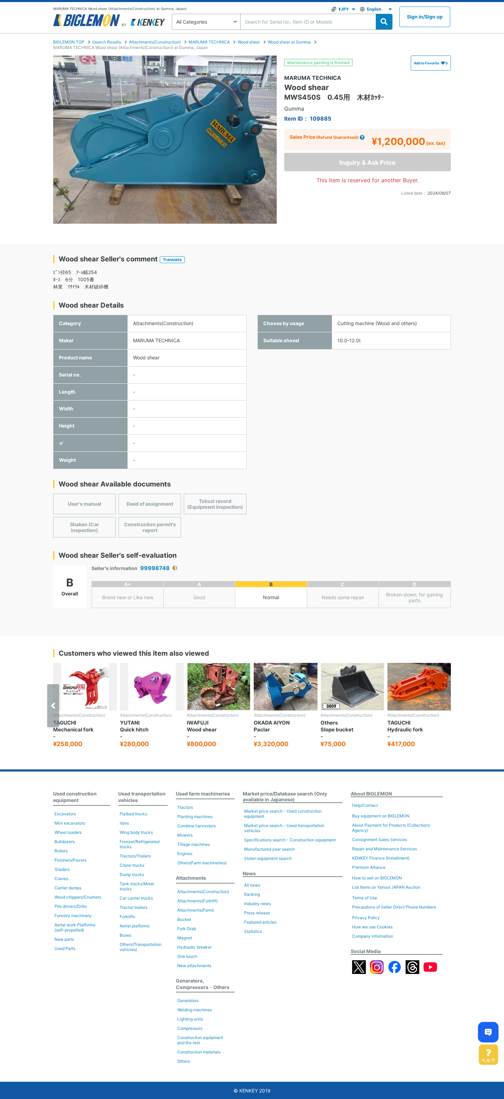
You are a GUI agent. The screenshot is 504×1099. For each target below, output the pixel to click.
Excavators (65, 813)
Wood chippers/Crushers (78, 897)
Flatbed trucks (133, 813)
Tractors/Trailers (135, 856)
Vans (124, 823)
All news (252, 885)
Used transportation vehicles (142, 797)
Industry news (257, 903)
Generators (188, 1000)
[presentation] (53, 705)
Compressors (189, 1028)
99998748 (155, 568)
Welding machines (194, 1009)
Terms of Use (364, 897)
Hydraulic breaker (194, 947)
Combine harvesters (196, 825)
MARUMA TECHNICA (209, 42)
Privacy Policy (366, 917)
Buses (125, 935)
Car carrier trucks (136, 898)
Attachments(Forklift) (197, 900)
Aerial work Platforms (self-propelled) (75, 927)
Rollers (61, 850)
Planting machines (195, 816)
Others (183, 1061)
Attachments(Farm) (195, 910)
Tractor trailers (133, 907)
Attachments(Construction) (155, 42)
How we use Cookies (372, 926)
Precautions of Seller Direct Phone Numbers (394, 907)
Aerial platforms (134, 925)
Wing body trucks (136, 832)
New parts (64, 939)
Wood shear (249, 42)
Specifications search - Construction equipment (290, 839)
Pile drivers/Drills (71, 906)
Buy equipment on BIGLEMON (380, 815)
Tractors (185, 807)
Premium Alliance (368, 867)
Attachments (191, 878)
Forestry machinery (73, 915)
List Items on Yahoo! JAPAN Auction (386, 887)
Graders (62, 869)
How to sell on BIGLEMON (377, 877)
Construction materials (198, 1051)
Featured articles (260, 922)
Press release (257, 912)
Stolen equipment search (268, 858)
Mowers (185, 835)
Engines (184, 853)
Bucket (184, 919)
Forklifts (127, 916)
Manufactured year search (269, 849)
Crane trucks (132, 865)
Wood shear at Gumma (289, 42)
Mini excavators (70, 823)
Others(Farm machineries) (202, 862)
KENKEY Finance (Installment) (380, 858)
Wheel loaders (68, 832)
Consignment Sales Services (379, 839)
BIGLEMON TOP (68, 42)
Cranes (61, 878)
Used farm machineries (203, 794)
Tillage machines (193, 844)
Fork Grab (186, 928)
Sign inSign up (425, 17)
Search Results (106, 42)
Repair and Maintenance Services (384, 848)
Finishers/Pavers (70, 860)
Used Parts (65, 948)
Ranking (252, 894)
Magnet (184, 937)
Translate (172, 259)
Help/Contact (365, 805)
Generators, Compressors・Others (202, 984)
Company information (372, 936)
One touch (187, 956)
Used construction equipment (75, 797)
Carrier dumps (68, 887)
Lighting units (190, 1019)
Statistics (253, 931)
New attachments (194, 965)
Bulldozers (65, 841)
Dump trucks (132, 874)
